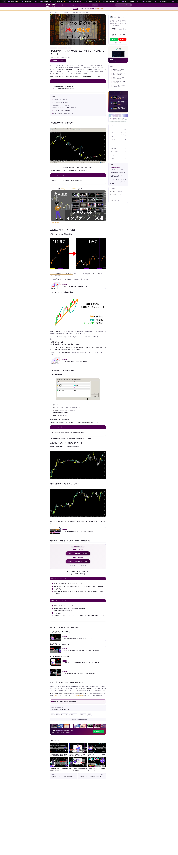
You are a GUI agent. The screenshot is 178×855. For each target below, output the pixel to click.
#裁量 (89, 714)
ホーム (51, 12)
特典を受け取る (99, 731)
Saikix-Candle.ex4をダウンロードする (77, 553)
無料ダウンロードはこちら (59, 60)
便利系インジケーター (63, 48)
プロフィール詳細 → (118, 42)
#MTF (57, 714)
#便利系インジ (83, 714)
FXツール (87, 5)
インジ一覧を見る (55, 222)
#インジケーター (64, 714)
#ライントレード (73, 714)
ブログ (77, 695)
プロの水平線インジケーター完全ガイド (60, 709)
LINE (56, 695)
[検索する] (131, 5)
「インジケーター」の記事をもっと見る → (78, 719)
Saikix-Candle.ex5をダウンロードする (77, 561)
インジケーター (58, 12)
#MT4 (52, 714)
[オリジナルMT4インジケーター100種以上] (78, 205)
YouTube (123, 39)
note (81, 695)
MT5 (70, 48)
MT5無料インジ (73, 5)
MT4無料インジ (62, 5)
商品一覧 (95, 5)
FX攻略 (80, 5)
